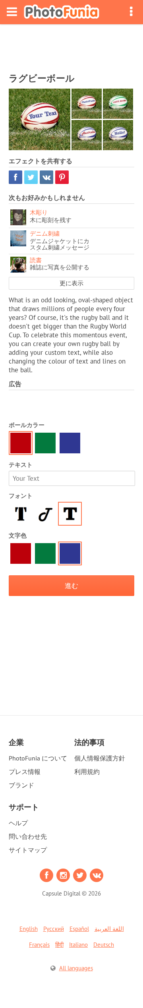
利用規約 (87, 772)
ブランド (21, 785)
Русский (53, 929)
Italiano (78, 944)
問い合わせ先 (28, 836)
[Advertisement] (71, 46)
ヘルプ (18, 823)
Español (79, 929)
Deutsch (103, 944)
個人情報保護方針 (99, 758)
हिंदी (59, 944)
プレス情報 (25, 772)
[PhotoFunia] (61, 12)
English (28, 929)
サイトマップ (28, 850)
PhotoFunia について (38, 758)
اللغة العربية (109, 929)
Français (39, 944)
